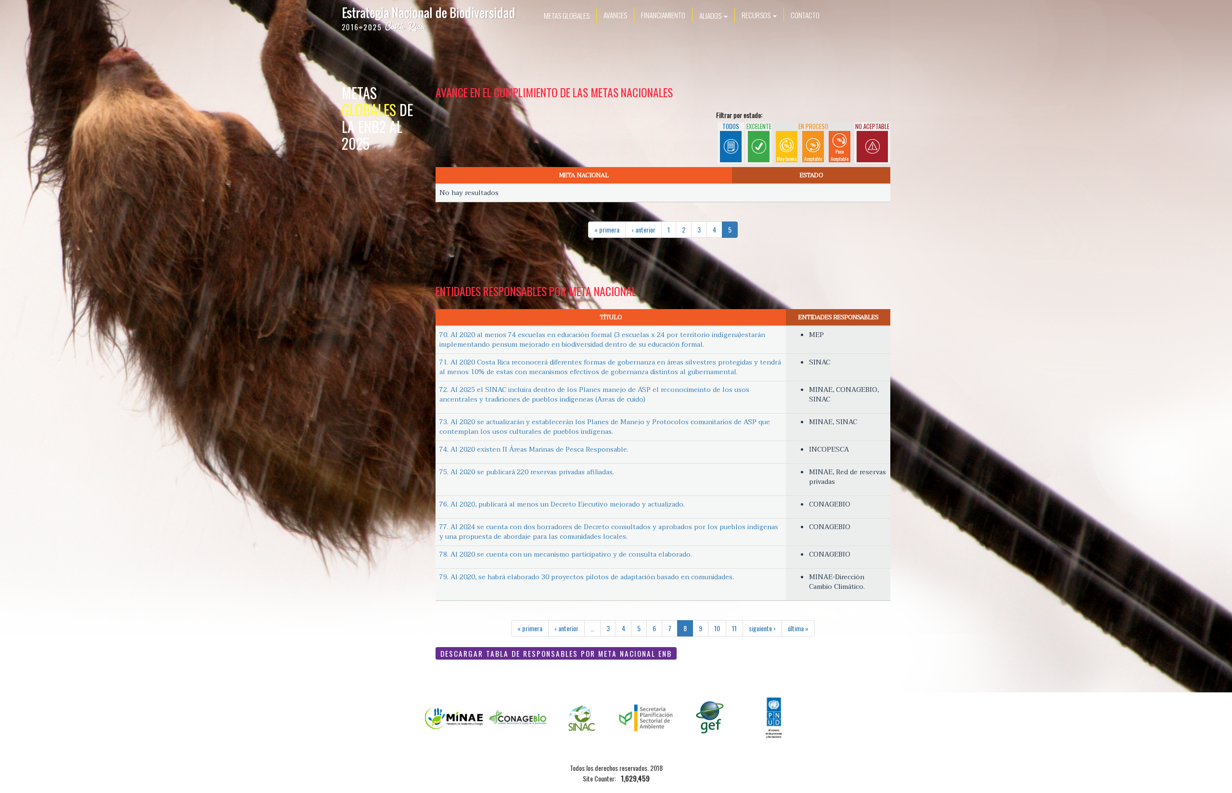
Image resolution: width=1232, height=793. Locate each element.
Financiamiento (663, 15)
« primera (606, 229)
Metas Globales (567, 15)
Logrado (758, 136)
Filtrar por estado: (739, 115)
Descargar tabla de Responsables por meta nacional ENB (556, 653)
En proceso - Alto (787, 145)
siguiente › (762, 628)
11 (734, 628)
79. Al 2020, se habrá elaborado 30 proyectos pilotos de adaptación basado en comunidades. (586, 577)
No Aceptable (872, 140)
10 (717, 628)
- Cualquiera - (731, 145)
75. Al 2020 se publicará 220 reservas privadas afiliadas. (526, 472)
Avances (615, 15)
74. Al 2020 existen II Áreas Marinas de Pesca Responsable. (534, 449)
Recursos (757, 15)
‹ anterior (643, 229)
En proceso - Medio (813, 145)
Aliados (711, 15)
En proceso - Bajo (840, 145)
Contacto (805, 15)
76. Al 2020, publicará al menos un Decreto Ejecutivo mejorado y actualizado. (562, 504)
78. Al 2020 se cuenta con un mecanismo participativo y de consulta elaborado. (565, 554)
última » (798, 628)
